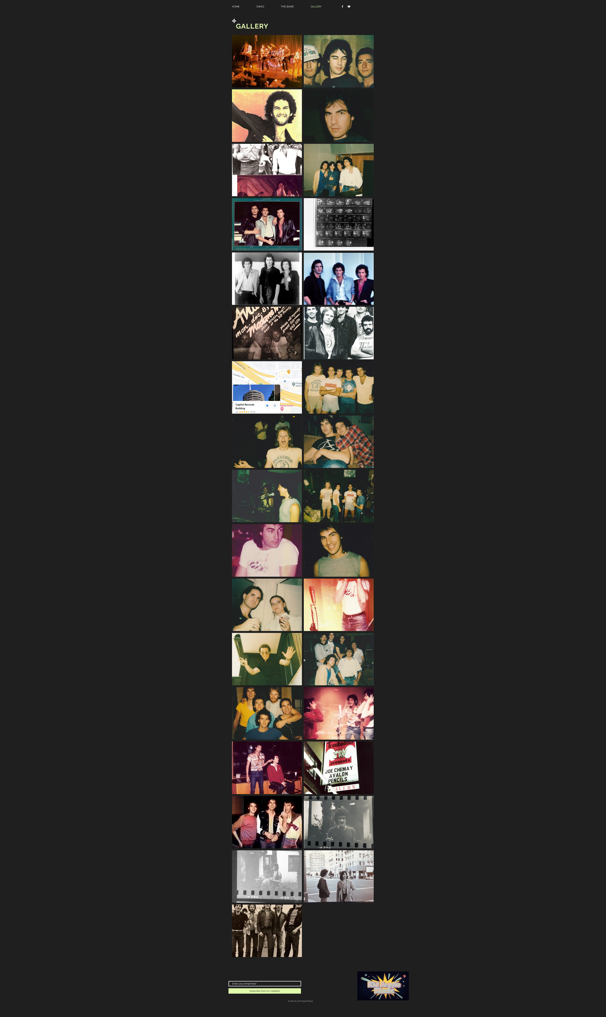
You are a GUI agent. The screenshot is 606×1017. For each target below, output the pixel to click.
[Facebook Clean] (342, 6)
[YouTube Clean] (349, 6)
